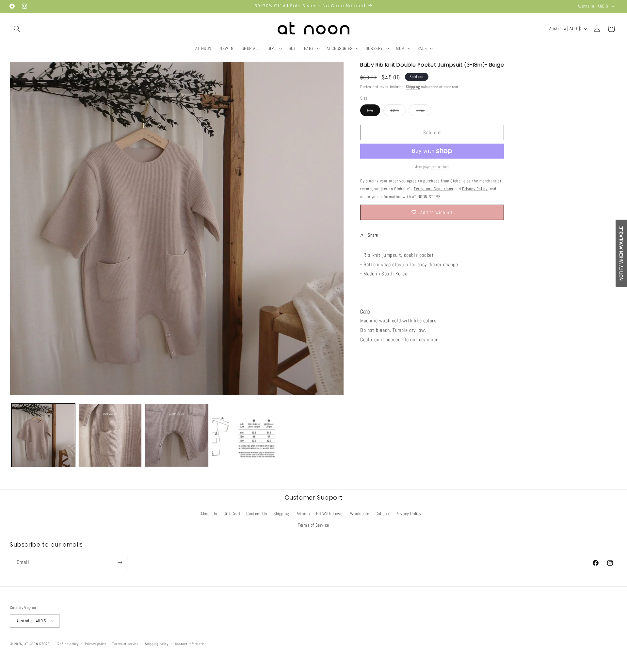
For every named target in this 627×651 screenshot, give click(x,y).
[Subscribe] (120, 562)
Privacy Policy (408, 514)
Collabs (382, 514)
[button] (17, 29)
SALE (422, 48)
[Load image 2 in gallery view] (110, 435)
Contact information (191, 644)
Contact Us (256, 514)
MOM (400, 48)
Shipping (413, 86)
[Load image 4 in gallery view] (244, 435)
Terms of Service (313, 525)
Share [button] (373, 235)
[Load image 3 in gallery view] (177, 435)
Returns (303, 514)
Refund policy (67, 644)
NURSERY (374, 48)
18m (423, 111)
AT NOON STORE (37, 644)
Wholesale (359, 514)
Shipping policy (157, 644)
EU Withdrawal (330, 514)
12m (398, 111)
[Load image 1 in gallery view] (43, 435)
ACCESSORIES (340, 48)
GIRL (271, 48)
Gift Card (231, 514)
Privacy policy (95, 644)
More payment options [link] (432, 166)
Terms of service (125, 644)
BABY (309, 48)
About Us (209, 514)
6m (373, 111)
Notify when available (621, 253)
